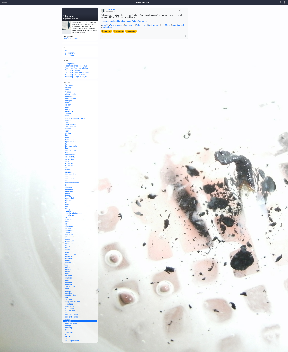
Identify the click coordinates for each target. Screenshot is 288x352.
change (68, 114)
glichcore (68, 200)
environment (70, 155)
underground (70, 326)
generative (69, 191)
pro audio (68, 276)
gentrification (70, 194)
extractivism (69, 159)
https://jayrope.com (70, 38)
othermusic (69, 258)
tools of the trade (71, 317)
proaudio (68, 278)
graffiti (67, 204)
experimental (70, 157)
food (66, 176)
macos (67, 239)
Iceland (68, 217)
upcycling (68, 328)
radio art (68, 291)
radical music (70, 287)
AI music (68, 92)
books (67, 109)
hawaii (67, 207)
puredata (68, 282)
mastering (69, 243)
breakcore (69, 111)
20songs (68, 88)
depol (67, 137)
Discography (70, 53)
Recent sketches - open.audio (76, 66)
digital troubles (70, 142)
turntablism (69, 321)
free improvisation (72, 183)
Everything (69, 85)
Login (4, 2)
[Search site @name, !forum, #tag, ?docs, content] (280, 2)
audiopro (68, 101)
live (66, 237)
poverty (68, 271)
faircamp (68, 170)
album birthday (70, 94)
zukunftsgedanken (72, 341)
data (66, 135)
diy (66, 144)
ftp (66, 185)
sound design (70, 304)
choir (67, 116)
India (67, 222)
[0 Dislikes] (107, 36)
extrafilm (68, 161)
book (67, 107)
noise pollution (70, 254)
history (67, 209)
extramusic (69, 163)
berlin (67, 103)
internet (68, 228)
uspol (67, 330)
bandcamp (129, 25)
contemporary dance (73, 126)
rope (66, 297)
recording (68, 293)
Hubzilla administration (74, 213)
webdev (68, 336)
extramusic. (69, 165)
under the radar (71, 323)
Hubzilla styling (71, 215)
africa (67, 90)
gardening (69, 189)
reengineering (70, 295)
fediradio (68, 172)
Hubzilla (68, 211)
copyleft (68, 129)
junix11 (105, 25)
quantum (68, 284)
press (67, 274)
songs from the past (72, 302)
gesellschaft (69, 198)
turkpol (67, 319)
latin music (69, 235)
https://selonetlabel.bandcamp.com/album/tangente (124, 21)
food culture (69, 178)
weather (68, 334)
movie (67, 248)
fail (66, 168)
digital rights (69, 139)
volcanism (69, 332)
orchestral (69, 256)
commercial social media (74, 118)
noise (67, 252)
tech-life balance (71, 315)
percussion (69, 263)
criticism (68, 133)
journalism (69, 230)
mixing (67, 246)
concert (68, 120)
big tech (68, 105)
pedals (67, 261)
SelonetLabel (142, 25)
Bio (66, 51)
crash (67, 131)
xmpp (67, 338)
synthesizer (69, 308)
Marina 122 (69, 241)
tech (66, 312)
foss (66, 181)
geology (68, 196)
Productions (69, 55)
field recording (70, 174)
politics (67, 267)
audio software (70, 98)
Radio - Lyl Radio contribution (76, 68)
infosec (67, 224)
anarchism (69, 96)
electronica (69, 153)
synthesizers (70, 310)
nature (67, 250)
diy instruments (71, 146)
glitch (67, 202)
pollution (68, 269)
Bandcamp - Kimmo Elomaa (76, 75)
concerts (68, 122)
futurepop (68, 187)
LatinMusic (165, 25)
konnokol (68, 233)
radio (67, 289)
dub (66, 148)
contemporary (70, 124)
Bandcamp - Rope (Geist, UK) (76, 77)
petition (68, 265)
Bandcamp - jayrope (73, 70)
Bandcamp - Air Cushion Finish (77, 72)
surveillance (69, 306)
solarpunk (69, 299)
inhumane (69, 226)
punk (67, 280)
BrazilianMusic (116, 25)
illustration (69, 219)
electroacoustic (71, 150)
